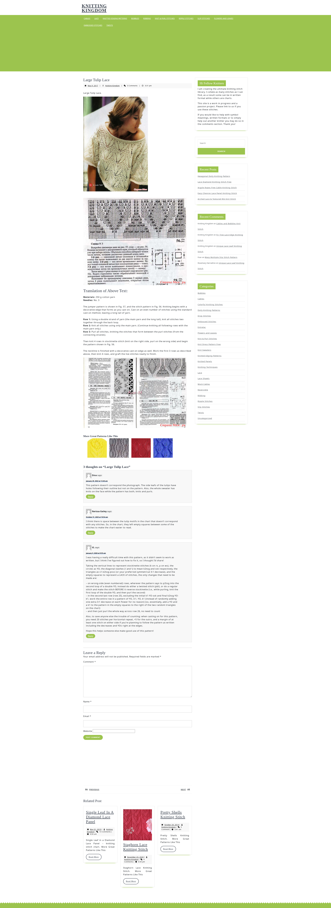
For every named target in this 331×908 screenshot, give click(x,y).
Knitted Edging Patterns (115, 18)
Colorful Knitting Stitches (210, 304)
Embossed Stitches (93, 25)
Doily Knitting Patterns (209, 310)
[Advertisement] (165, 50)
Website (87, 731)
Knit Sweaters (204, 350)
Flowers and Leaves (223, 18)
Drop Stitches (204, 316)
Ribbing (147, 18)
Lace (96, 18)
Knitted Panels (205, 361)
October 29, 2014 (171, 825)
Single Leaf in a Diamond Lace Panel (100, 817)
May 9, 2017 (93, 86)
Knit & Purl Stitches (165, 18)
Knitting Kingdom (94, 8)
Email (87, 716)
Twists (109, 25)
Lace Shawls (204, 378)
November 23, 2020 (135, 857)
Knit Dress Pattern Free (209, 344)
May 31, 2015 (95, 829)
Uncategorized (205, 418)
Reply (90, 496)
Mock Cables (204, 384)
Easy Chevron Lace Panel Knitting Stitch (217, 193)
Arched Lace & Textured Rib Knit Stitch (217, 199)
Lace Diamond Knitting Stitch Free (214, 182)
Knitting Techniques (208, 367)
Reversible (203, 390)
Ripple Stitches (186, 18)
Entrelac (202, 327)
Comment (89, 661)
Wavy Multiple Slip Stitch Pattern (221, 257)
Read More (95, 857)
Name (87, 701)
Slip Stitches (204, 18)
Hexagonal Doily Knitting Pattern (214, 176)
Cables (87, 18)
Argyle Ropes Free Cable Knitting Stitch (217, 187)
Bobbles (135, 18)
